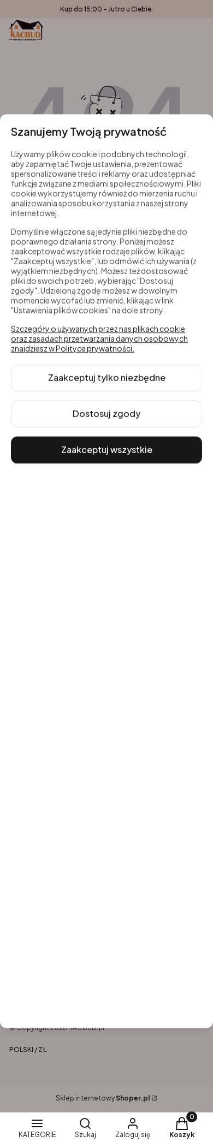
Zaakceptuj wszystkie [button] (106, 449)
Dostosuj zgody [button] (106, 413)
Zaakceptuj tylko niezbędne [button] (106, 377)
